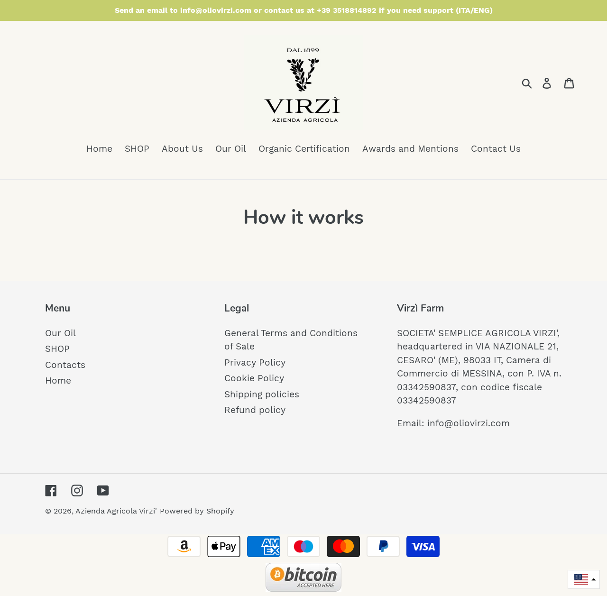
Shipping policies (261, 394)
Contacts (65, 364)
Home (58, 380)
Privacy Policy (254, 362)
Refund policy (254, 409)
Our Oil (60, 333)
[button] (584, 579)
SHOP (57, 348)
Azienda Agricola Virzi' (116, 510)
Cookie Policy (254, 378)
